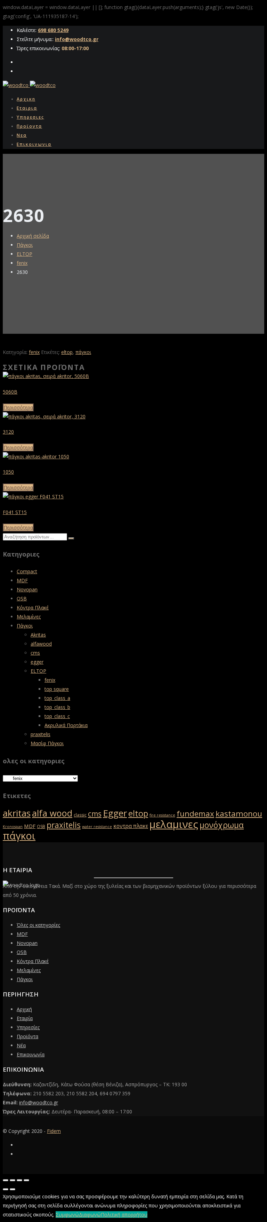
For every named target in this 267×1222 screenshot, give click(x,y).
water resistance (97, 826)
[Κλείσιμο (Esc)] (26, 1180)
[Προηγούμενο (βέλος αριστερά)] (5, 1189)
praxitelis (40, 734)
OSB (22, 598)
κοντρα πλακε (130, 826)
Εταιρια (27, 108)
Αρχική (24, 1009)
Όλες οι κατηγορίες (38, 925)
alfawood (41, 643)
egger (37, 662)
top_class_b (57, 707)
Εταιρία (25, 1018)
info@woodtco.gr (76, 39)
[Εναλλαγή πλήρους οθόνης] (12, 1180)
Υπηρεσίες (28, 1027)
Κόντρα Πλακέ (33, 607)
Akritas (38, 634)
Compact (27, 571)
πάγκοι (83, 352)
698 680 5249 (53, 30)
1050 (8, 471)
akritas (17, 813)
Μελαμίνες (29, 616)
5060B (10, 391)
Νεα (22, 135)
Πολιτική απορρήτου (124, 1214)
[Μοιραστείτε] (19, 1180)
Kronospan (13, 826)
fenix (22, 263)
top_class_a (57, 698)
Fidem (54, 1131)
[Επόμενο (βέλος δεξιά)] (12, 1189)
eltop (67, 352)
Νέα (21, 1045)
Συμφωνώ (67, 1214)
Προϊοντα (29, 126)
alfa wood (52, 813)
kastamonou (239, 813)
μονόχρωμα (222, 824)
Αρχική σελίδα (33, 235)
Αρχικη (26, 99)
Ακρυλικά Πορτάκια (66, 725)
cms (35, 652)
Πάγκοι (25, 245)
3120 (8, 431)
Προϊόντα (27, 1036)
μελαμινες (173, 824)
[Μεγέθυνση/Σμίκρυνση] (5, 1180)
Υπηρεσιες (30, 117)
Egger (115, 813)
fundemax (195, 813)
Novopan (27, 589)
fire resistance (162, 815)
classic (80, 815)
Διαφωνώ (90, 1214)
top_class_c (57, 716)
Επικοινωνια (34, 144)
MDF (22, 580)
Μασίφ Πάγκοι (47, 743)
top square (56, 689)
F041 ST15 (15, 512)
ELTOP (24, 254)
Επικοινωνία (30, 1054)
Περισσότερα (18, 407)
